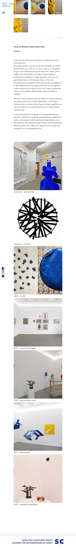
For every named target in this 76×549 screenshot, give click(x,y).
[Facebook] (3, 268)
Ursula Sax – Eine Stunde (24, 192)
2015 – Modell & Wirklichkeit (25, 505)
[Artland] (3, 279)
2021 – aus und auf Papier (25, 348)
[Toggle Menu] (3, 12)
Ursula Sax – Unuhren (22, 244)
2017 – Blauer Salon (22, 453)
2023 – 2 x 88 (19, 296)
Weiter (59, 38)
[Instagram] (3, 271)
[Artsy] (3, 273)
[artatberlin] (3, 276)
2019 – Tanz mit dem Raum (25, 400)
